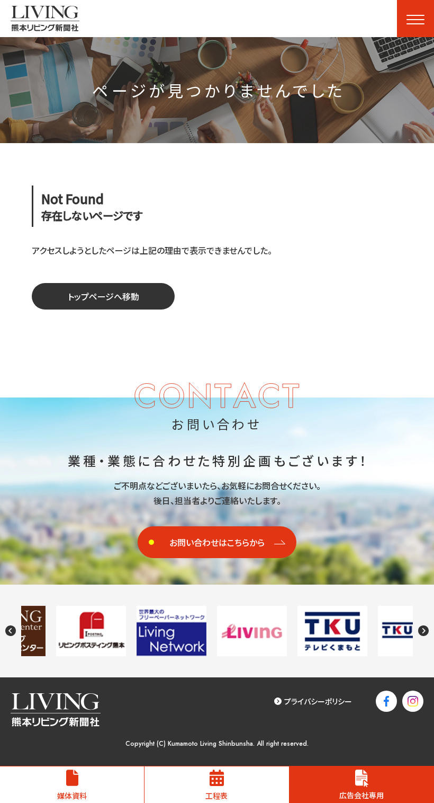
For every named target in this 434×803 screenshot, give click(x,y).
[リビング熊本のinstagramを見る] (412, 701)
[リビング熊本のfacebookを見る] (386, 701)
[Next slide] (423, 630)
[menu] (415, 18)
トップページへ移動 (103, 296)
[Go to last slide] (10, 630)
